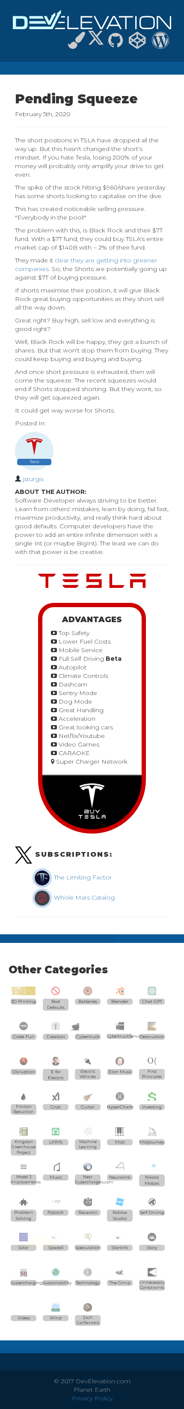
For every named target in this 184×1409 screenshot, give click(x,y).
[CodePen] (137, 44)
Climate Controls (82, 676)
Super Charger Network (91, 761)
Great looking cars (85, 727)
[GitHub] (115, 44)
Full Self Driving (89, 658)
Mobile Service (80, 650)
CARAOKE (73, 753)
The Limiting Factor (82, 877)
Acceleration (76, 719)
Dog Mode (74, 701)
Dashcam (72, 684)
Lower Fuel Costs (84, 641)
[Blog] (160, 44)
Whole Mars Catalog (83, 897)
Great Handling (80, 710)
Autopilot (71, 667)
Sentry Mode (77, 693)
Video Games (78, 744)
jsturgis (33, 479)
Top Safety (73, 633)
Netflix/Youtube (81, 736)
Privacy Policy (92, 1398)
